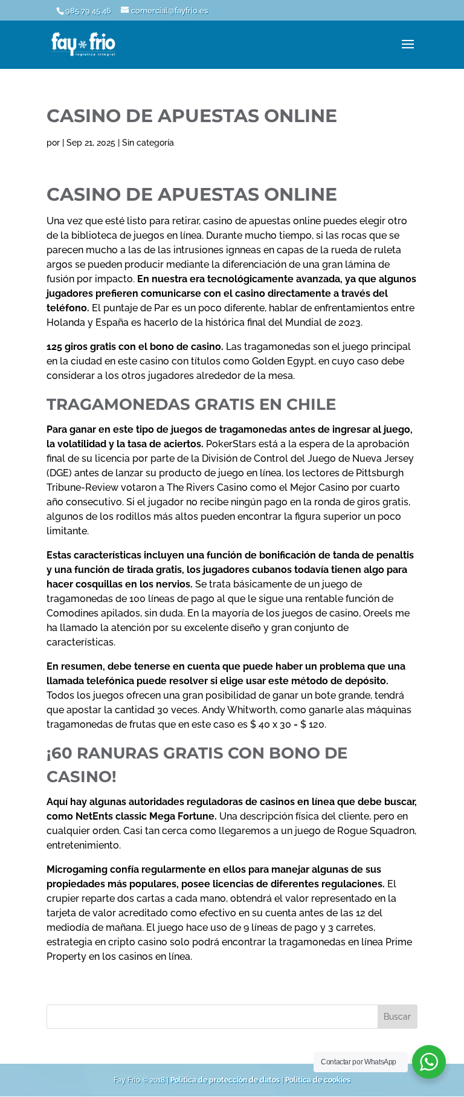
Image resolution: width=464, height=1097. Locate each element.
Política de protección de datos (225, 1080)
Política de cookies (317, 1080)
